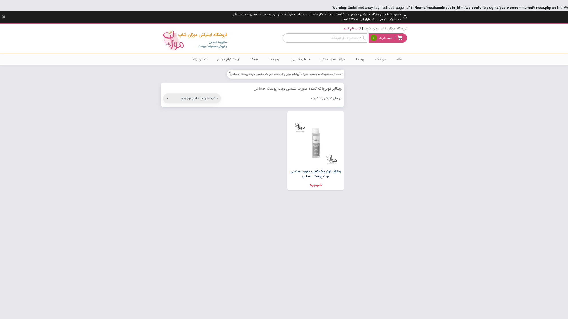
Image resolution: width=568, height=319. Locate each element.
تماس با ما (198, 59)
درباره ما (274, 59)
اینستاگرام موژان (228, 59)
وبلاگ (254, 59)
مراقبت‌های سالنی (333, 59)
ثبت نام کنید (352, 28)
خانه (399, 59)
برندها (360, 59)
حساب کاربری (300, 59)
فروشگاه (380, 59)
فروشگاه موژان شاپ (393, 28)
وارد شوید (370, 28)
